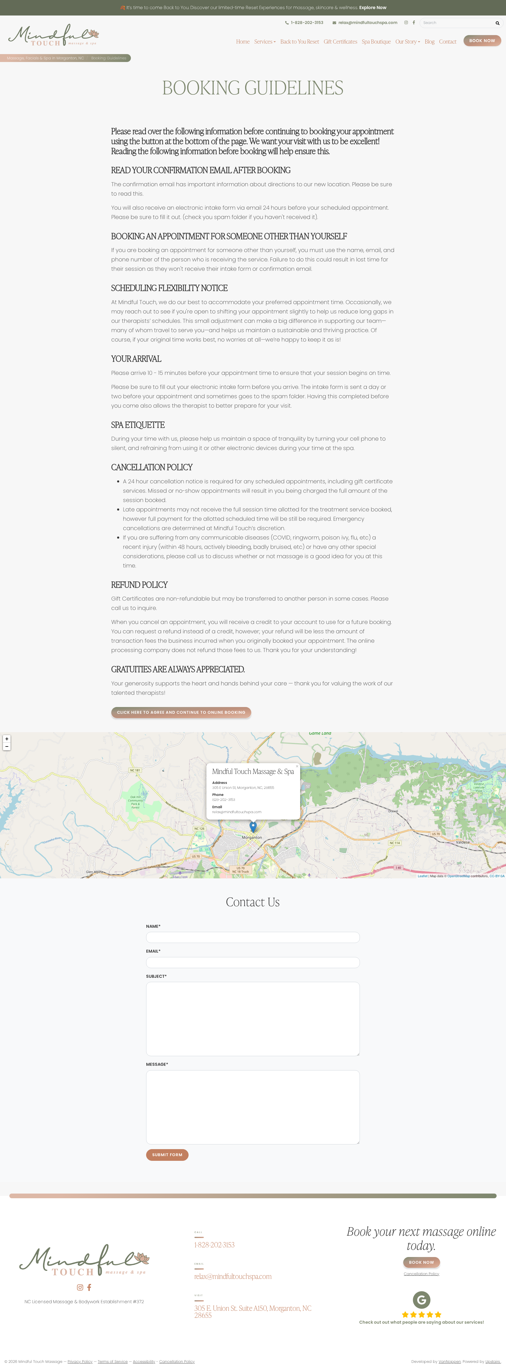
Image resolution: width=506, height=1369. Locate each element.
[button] (497, 23)
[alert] (253, 7)
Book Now (482, 41)
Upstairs (493, 1361)
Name (153, 926)
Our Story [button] (407, 41)
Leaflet (423, 875)
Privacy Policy (80, 1361)
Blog (430, 41)
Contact (448, 41)
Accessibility (144, 1361)
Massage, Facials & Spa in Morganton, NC (45, 58)
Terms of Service (113, 1361)
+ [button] (6, 739)
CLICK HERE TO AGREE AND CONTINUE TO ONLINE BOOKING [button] (181, 712)
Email (153, 951)
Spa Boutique (376, 41)
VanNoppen (450, 1361)
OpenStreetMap (458, 875)
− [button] (6, 746)
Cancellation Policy (177, 1361)
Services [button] (263, 41)
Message (157, 1064)
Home (243, 41)
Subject (156, 976)
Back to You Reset (300, 41)
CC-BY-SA (497, 875)
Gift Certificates (340, 41)
